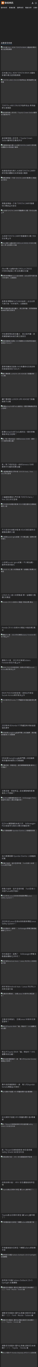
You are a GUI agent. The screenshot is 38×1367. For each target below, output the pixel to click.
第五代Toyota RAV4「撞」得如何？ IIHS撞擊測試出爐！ (18, 1053)
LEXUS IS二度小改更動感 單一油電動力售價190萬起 (19, 596)
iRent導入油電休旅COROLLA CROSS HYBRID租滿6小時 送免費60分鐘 (17, 270)
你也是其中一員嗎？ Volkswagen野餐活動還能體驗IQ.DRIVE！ (19, 955)
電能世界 (28, 7)
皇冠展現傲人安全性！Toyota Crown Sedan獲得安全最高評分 (17, 139)
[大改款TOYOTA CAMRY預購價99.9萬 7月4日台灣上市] (19, 222)
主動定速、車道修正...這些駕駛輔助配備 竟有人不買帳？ (18, 792)
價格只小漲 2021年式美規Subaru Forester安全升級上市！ (16, 661)
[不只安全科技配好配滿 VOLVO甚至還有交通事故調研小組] (19, 515)
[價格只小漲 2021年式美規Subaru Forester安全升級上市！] (19, 646)
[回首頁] (9, 2)
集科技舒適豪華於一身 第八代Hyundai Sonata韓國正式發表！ (18, 1085)
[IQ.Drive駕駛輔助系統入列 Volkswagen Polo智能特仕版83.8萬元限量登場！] (19, 809)
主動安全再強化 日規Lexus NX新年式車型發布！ (18, 1020)
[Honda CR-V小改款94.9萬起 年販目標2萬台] (19, 613)
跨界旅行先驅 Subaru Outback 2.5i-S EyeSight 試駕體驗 (17, 1281)
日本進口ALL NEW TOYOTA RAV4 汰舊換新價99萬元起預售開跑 (18, 74)
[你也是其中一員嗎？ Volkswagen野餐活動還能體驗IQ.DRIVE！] (19, 939)
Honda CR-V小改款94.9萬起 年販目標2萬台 (19, 628)
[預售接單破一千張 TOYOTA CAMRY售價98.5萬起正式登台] (19, 189)
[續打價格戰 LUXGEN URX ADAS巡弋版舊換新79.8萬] (19, 385)
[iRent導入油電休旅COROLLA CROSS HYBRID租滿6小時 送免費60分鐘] (19, 254)
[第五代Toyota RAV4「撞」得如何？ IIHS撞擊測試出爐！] (19, 1037)
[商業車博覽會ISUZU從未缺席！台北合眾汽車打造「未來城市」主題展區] (19, 287)
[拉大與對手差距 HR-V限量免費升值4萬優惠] (19, 1103)
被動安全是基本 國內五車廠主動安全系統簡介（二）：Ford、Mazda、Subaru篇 (19, 1314)
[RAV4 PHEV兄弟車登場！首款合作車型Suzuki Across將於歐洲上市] (19, 678)
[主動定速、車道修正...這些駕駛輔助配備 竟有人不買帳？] (19, 776)
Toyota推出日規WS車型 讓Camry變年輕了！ (18, 1216)
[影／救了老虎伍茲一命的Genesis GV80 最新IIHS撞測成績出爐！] (19, 450)
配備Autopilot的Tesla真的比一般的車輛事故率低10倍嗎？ (18, 433)
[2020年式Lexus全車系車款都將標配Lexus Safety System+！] (19, 907)
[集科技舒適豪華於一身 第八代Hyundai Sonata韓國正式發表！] (19, 1070)
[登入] (32, 3)
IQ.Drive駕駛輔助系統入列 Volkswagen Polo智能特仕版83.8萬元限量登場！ (19, 824)
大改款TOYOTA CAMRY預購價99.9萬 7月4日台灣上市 (19, 237)
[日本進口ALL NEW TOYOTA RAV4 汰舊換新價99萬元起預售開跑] (19, 58)
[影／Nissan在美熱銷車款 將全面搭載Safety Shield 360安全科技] (19, 1135)
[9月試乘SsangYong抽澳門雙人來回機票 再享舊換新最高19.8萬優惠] (19, 744)
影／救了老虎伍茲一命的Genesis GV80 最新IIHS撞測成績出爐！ (19, 465)
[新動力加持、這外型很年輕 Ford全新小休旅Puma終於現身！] (19, 874)
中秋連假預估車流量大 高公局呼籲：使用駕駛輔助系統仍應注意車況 (18, 335)
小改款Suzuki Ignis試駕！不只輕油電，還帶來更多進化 (18, 563)
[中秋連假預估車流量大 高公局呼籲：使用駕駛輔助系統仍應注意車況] (19, 319)
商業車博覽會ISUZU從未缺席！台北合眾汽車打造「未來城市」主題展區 (18, 302)
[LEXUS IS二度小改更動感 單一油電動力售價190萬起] (19, 580)
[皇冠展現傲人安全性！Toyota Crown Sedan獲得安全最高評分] (19, 124)
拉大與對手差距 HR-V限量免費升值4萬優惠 (18, 1118)
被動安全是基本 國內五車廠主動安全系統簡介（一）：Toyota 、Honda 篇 (19, 1346)
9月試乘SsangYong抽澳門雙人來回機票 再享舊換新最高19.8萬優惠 (19, 759)
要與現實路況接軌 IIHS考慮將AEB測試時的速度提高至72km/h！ (18, 367)
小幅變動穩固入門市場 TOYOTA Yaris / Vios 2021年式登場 (17, 498)
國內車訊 (4, 7)
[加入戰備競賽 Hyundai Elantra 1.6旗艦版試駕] (19, 842)
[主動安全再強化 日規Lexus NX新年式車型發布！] (19, 1005)
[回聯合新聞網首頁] (2, 2)
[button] (35, 2)
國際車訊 (20, 7)
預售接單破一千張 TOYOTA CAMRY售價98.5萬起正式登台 (18, 204)
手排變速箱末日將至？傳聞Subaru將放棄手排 (19, 1249)
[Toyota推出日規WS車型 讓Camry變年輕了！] (19, 1201)
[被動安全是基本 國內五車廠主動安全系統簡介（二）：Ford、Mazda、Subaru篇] (19, 1298)
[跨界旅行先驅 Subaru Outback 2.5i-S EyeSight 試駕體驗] (19, 1266)
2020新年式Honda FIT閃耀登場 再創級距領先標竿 (19, 726)
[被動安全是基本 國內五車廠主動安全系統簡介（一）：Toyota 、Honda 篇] (19, 1331)
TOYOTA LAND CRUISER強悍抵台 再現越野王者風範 (18, 106)
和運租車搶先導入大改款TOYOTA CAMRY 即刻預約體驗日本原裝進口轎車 (18, 172)
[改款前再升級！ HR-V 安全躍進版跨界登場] (19, 1168)
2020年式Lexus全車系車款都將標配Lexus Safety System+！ (19, 922)
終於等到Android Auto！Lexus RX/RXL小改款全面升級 (19, 987)
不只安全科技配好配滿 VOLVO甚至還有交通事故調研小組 (18, 531)
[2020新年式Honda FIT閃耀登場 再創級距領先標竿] (19, 711)
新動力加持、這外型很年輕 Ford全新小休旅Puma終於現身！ (18, 890)
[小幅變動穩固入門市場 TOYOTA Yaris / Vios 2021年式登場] (19, 483)
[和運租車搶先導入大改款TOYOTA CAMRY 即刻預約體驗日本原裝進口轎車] (19, 156)
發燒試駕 (12, 7)
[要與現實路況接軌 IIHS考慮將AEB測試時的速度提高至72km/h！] (19, 352)
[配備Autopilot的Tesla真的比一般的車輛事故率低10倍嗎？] (19, 417)
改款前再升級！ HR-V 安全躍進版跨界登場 (18, 1183)
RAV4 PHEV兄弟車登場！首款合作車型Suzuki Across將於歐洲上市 (17, 694)
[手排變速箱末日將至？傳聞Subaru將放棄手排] (19, 1233)
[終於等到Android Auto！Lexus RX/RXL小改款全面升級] (19, 972)
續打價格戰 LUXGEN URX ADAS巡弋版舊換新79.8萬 (18, 400)
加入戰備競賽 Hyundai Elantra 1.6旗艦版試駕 (19, 857)
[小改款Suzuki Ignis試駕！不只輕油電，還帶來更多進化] (19, 548)
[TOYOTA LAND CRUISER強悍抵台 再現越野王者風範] (19, 91)
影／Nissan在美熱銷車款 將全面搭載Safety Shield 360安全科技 (17, 1151)
